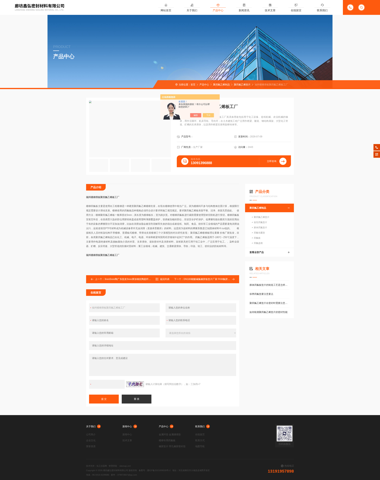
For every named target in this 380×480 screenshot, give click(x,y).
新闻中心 (127, 426)
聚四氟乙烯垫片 (242, 84)
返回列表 (165, 279)
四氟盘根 (258, 243)
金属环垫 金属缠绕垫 (170, 434)
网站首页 (166, 10)
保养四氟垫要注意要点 (261, 294)
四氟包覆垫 (259, 232)
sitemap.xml (125, 466)
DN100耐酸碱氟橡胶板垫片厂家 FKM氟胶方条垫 (209, 279)
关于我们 (192, 10)
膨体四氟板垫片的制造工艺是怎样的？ (269, 285)
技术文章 (270, 10)
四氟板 (257, 238)
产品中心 (218, 10)
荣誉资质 (91, 446)
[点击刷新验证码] (135, 384)
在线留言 (296, 10)
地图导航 (200, 446)
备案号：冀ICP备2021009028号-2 (155, 470)
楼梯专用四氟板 (167, 440)
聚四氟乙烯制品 (221, 84)
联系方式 (200, 440)
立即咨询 (271, 161)
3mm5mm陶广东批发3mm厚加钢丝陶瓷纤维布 (128, 279)
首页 (193, 84)
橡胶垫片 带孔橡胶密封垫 (172, 446)
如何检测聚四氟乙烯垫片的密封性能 (269, 312)
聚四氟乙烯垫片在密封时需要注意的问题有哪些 (269, 303)
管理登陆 (113, 466)
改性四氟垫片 (260, 222)
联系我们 (322, 10)
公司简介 (91, 434)
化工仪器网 (101, 466)
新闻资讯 (244, 10)
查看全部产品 (257, 252)
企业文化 (91, 440)
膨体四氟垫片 (260, 227)
